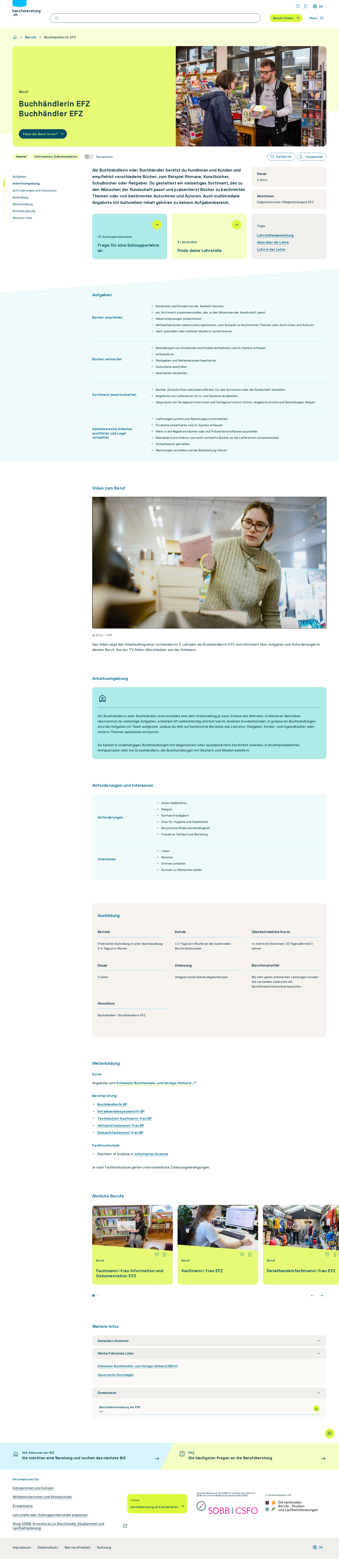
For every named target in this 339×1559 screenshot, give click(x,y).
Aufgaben (19, 176)
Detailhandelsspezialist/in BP (121, 1111)
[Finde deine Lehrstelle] (209, 236)
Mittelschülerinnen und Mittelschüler (42, 1497)
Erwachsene (23, 1506)
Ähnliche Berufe (24, 211)
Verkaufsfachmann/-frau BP (121, 1125)
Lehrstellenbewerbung (275, 235)
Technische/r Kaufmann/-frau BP (125, 1118)
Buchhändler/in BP (112, 1104)
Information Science (151, 1154)
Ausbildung (20, 197)
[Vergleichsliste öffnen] (306, 6)
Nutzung (104, 1547)
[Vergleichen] (165, 1255)
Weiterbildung (23, 204)
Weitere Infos (22, 218)
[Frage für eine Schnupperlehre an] (129, 236)
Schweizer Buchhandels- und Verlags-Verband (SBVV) (138, 1366)
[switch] (99, 156)
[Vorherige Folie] (312, 1295)
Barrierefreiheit (78, 1547)
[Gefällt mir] (157, 1255)
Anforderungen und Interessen (34, 190)
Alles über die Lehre (273, 242)
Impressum (22, 1547)
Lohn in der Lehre (271, 249)
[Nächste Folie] (321, 1295)
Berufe (30, 37)
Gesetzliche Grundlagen (116, 1375)
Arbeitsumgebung (26, 183)
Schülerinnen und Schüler (33, 1488)
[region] (209, 563)
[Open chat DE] (329, 1433)
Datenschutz (47, 1547)
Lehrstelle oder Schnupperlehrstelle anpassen (50, 1515)
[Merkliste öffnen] (298, 6)
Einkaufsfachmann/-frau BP (121, 1132)
